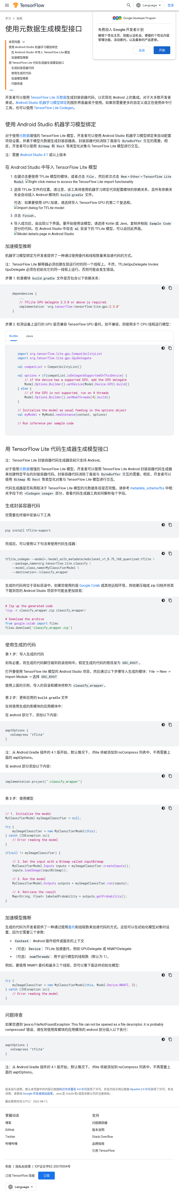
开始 (162, 50)
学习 (8, 18)
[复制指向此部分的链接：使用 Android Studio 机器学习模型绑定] (100, 125)
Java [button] (29, 336)
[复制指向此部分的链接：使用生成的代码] (40, 645)
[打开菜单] (7, 5)
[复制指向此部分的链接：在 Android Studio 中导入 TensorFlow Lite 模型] (101, 167)
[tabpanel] (89, 390)
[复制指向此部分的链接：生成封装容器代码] (44, 506)
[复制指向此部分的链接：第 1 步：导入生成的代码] (48, 654)
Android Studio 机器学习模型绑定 (41, 103)
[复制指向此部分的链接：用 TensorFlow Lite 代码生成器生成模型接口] (112, 449)
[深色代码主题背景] (163, 287)
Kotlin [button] (13, 336)
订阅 (46, 1176)
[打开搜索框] (128, 5)
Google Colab (89, 585)
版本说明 (98, 1129)
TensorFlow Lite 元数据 (49, 97)
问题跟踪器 (99, 1123)
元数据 (24, 136)
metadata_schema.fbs (147, 488)
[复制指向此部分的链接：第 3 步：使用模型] (37, 798)
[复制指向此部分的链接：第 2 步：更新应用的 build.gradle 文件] (72, 697)
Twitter (10, 1136)
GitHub (9, 1129)
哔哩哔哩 (11, 1143)
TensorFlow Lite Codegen (53, 108)
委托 (71, 927)
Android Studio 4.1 (34, 155)
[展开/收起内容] (23, 42)
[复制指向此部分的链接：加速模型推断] (35, 246)
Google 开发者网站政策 (38, 1093)
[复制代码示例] (170, 287)
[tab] (13, 336)
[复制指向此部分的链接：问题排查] (27, 1015)
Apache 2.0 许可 (140, 1089)
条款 (8, 1166)
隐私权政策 (23, 1166)
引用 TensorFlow (103, 1150)
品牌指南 (98, 1143)
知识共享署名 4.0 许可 (73, 1089)
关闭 (142, 50)
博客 (8, 1123)
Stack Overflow (102, 1136)
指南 (19, 18)
